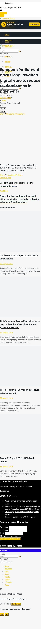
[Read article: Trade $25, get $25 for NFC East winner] (20, 434)
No (7, 614)
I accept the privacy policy (13, 536)
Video (4, 100)
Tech (6, 571)
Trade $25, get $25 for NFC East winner (20, 517)
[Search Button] (20, 51)
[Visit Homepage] (7, 18)
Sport (7, 574)
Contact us (9, 3)
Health (7, 61)
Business (8, 569)
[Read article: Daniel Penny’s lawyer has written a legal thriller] (20, 231)
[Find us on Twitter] (1, 10)
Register (3, 13)
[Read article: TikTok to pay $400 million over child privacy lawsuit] (20, 366)
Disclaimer (4, 486)
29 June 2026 (5, 97)
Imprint (29, 486)
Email (2, 533)
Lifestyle (8, 582)
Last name (4, 530)
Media (7, 66)
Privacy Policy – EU (17, 486)
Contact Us (4, 491)
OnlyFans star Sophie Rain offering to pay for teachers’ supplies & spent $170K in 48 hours (20, 324)
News (7, 34)
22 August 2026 (6, 263)
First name (4, 527)
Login (2, 15)
